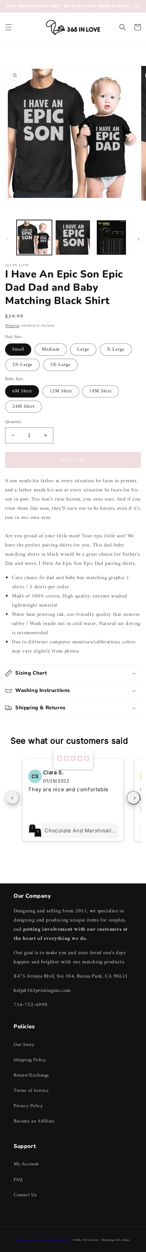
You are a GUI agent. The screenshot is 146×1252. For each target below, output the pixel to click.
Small (18, 349)
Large (83, 349)
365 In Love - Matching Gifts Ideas (106, 1240)
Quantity (13, 422)
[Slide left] (7, 239)
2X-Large (22, 364)
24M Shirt (23, 406)
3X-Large (60, 364)
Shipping (12, 325)
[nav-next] (133, 798)
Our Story (24, 1044)
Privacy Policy (28, 1106)
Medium (51, 349)
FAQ (18, 1179)
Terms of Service (31, 1090)
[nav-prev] (12, 798)
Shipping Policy (30, 1060)
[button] (8, 27)
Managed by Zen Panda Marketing (43, 1240)
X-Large (116, 349)
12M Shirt (61, 391)
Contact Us (25, 1195)
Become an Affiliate (34, 1121)
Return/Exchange (31, 1075)
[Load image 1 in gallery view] (34, 237)
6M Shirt (22, 391)
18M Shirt (100, 391)
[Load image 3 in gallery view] (111, 237)
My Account (26, 1164)
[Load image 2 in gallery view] (73, 237)
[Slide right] (138, 239)
